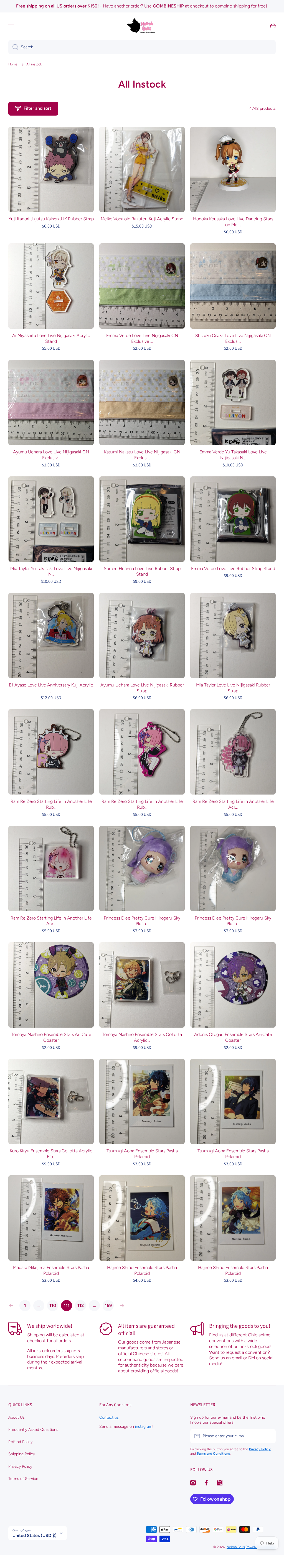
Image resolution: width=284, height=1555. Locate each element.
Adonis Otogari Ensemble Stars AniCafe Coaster (233, 1037)
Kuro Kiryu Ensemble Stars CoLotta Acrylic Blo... (51, 1153)
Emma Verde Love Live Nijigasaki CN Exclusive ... (142, 338)
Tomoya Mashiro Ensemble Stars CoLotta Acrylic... (142, 1037)
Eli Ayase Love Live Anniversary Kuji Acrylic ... (51, 687)
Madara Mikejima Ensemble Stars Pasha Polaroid (51, 1270)
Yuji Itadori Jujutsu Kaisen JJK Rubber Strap (51, 218)
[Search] (13, 47)
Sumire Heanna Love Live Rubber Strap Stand (142, 571)
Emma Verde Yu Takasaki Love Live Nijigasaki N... (233, 454)
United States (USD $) (34, 1535)
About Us (16, 1417)
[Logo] (142, 26)
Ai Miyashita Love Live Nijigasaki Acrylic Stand (51, 338)
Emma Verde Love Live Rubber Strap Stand (233, 568)
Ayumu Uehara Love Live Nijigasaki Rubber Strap (142, 687)
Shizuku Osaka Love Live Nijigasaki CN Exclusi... (233, 338)
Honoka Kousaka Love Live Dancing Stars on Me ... (233, 221)
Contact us (109, 1417)
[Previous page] (12, 1305)
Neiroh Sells (236, 1547)
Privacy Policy (20, 1466)
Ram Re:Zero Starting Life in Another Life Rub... (51, 804)
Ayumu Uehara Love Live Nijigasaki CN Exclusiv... (51, 454)
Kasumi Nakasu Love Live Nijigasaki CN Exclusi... (142, 454)
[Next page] (120, 1305)
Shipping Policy (21, 1454)
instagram (143, 1426)
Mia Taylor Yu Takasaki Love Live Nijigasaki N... (51, 571)
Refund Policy (20, 1441)
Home (12, 64)
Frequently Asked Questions (33, 1429)
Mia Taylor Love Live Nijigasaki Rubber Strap (233, 687)
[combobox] (142, 47)
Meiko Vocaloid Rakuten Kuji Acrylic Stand (142, 218)
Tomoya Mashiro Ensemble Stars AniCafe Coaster (51, 1037)
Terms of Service (23, 1478)
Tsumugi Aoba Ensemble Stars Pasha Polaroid (142, 1153)
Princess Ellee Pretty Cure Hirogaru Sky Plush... (142, 920)
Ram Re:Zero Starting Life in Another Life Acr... (233, 804)
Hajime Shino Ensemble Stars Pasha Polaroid (142, 1270)
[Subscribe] (269, 1436)
